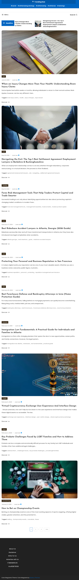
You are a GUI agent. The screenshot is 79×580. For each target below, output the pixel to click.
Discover (5, 102)
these (37, 519)
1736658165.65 (12, 563)
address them (11, 451)
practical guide (48, 343)
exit (30, 173)
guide (30, 239)
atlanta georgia (12, 239)
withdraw (52, 6)
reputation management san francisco (47, 272)
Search (72, 15)
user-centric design (43, 417)
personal (23, 272)
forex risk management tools (16, 207)
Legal (4, 429)
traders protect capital (59, 207)
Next (47, 529)
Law (4, 76)
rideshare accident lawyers (42, 239)
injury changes (29, 98)
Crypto (5, 398)
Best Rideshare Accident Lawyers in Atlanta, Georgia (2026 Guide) (36, 228)
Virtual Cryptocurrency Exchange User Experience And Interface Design (39, 406)
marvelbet (31, 519)
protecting (31, 272)
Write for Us (12, 556)
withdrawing (41, 6)
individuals (26, 343)
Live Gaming (6, 501)
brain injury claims (12, 98)
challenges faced (22, 451)
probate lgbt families (52, 451)
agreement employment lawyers (17, 173)
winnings (62, 6)
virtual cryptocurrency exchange (60, 417)
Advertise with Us (12, 559)
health (22, 98)
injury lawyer (39, 98)
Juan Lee (15, 80)
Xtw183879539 (13, 566)
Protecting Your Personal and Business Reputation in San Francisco (37, 261)
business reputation (13, 272)
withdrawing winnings (26, 6)
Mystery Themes (35, 578)
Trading (5, 185)
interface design (30, 417)
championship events (19, 519)
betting (9, 519)
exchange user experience (15, 417)
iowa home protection (64, 308)
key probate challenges (37, 451)
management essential (33, 207)
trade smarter (46, 207)
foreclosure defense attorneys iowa (44, 308)
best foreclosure (27, 308)
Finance (5, 322)
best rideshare (22, 239)
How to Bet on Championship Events (20, 508)
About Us (12, 549)
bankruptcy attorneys (14, 308)
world (14, 6)
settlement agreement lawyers (50, 173)
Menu (6, 15)
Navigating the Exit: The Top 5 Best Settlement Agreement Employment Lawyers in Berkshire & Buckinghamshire (51, 23)
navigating (35, 173)
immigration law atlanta (14, 343)
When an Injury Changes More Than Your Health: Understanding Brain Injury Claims (17, 23)
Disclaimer (12, 552)
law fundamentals (36, 343)
